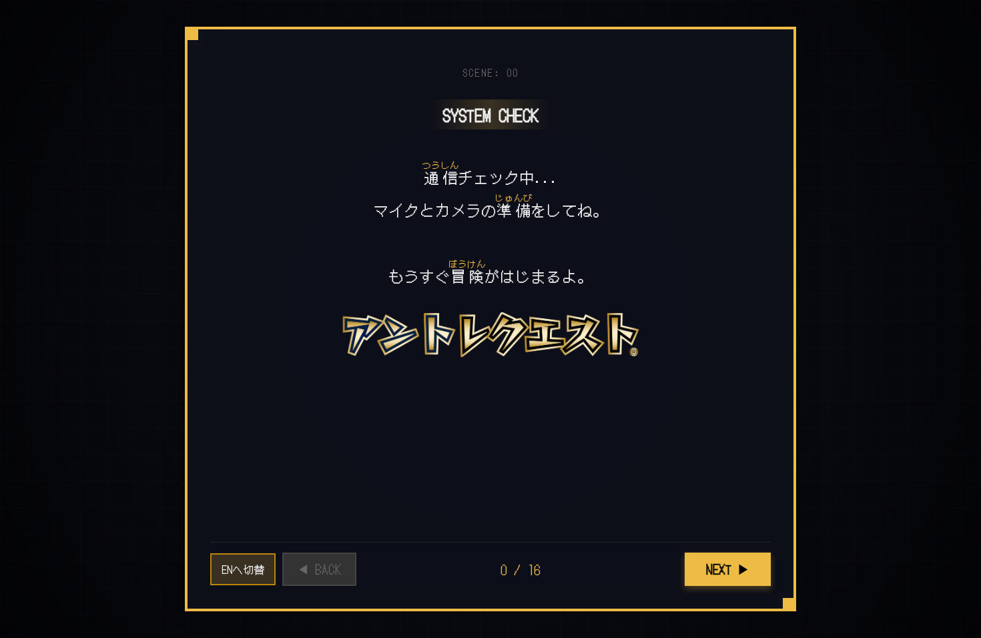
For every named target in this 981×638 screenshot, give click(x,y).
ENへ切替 (243, 569)
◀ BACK (319, 569)
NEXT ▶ (727, 569)
